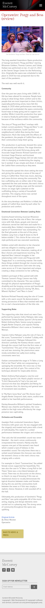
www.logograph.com (34, 602)
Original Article (8, 517)
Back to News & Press (10, 533)
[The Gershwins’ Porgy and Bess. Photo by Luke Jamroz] (22, 39)
